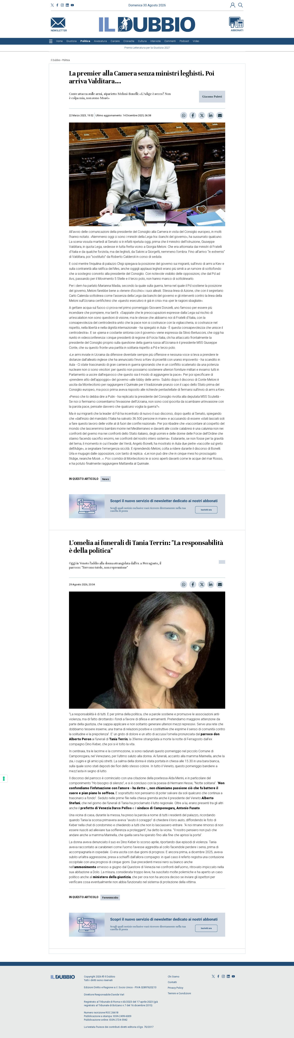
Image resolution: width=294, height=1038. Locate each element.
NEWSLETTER (59, 29)
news (105, 479)
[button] (233, 5)
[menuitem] (59, 41)
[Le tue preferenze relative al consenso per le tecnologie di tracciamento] (4, 778)
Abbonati (237, 30)
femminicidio (110, 897)
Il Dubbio (55, 60)
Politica (66, 60)
